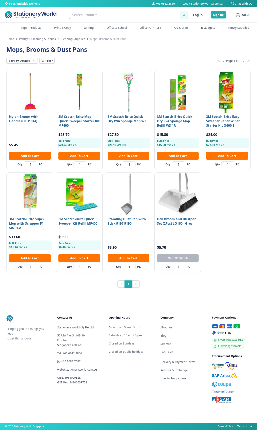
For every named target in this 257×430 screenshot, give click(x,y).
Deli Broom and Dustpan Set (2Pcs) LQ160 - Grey (177, 221)
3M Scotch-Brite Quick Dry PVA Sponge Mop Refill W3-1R (174, 121)
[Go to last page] (249, 61)
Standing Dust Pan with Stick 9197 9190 (127, 221)
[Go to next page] (244, 61)
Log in (198, 15)
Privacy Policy (225, 426)
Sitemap (165, 344)
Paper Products (31, 28)
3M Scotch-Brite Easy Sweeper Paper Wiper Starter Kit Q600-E (223, 121)
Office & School (117, 28)
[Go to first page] (218, 61)
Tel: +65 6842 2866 (162, 3)
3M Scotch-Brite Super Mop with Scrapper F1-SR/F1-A (27, 223)
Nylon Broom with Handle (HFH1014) (24, 118)
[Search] (184, 15)
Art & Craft (181, 28)
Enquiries (166, 352)
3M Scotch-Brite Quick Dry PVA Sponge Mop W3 (127, 118)
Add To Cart (30, 156)
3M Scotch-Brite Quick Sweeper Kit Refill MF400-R (78, 223)
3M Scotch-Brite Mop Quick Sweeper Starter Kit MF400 (79, 121)
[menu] (243, 15)
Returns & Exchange (174, 370)
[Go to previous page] (223, 61)
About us (166, 327)
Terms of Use (244, 426)
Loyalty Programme (173, 378)
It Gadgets (208, 28)
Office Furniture (150, 28)
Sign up (218, 15)
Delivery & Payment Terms (178, 362)
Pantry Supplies (238, 28)
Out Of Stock (178, 258)
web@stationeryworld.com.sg (203, 3)
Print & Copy (62, 28)
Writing (89, 28)
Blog (163, 335)
